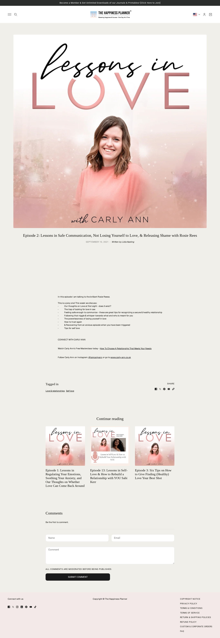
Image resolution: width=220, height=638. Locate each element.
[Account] (204, 14)
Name (51, 537)
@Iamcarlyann (95, 357)
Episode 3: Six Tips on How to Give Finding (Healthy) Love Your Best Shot (153, 474)
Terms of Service (190, 613)
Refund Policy (188, 622)
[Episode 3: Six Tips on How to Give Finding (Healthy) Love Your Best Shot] (154, 446)
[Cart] (210, 14)
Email (117, 537)
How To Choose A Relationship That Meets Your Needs (126, 348)
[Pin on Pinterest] (164, 389)
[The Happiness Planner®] (110, 14)
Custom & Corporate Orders (196, 626)
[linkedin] (22, 607)
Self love (70, 391)
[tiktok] (35, 607)
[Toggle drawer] (9, 14)
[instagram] (17, 607)
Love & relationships (55, 391)
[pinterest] (26, 607)
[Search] (15, 14)
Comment (53, 550)
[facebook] (9, 607)
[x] (13, 606)
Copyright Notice (190, 599)
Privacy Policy (188, 604)
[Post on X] (160, 389)
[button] (173, 389)
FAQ (182, 631)
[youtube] (31, 607)
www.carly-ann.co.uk (120, 357)
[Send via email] (169, 389)
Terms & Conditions (191, 608)
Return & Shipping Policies (195, 617)
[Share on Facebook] (156, 389)
